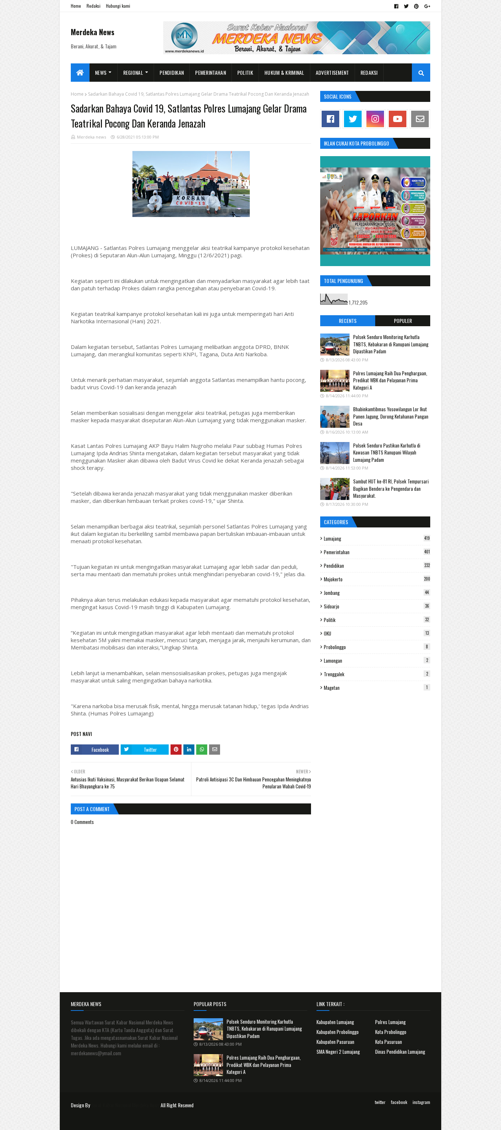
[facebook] (396, 6)
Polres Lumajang (390, 1022)
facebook (399, 1102)
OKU (376, 633)
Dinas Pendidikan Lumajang (400, 1051)
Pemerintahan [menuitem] (210, 72)
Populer (403, 320)
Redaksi (93, 6)
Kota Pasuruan (388, 1041)
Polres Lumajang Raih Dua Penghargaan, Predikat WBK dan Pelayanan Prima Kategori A (390, 380)
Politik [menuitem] (245, 72)
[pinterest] (416, 6)
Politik (376, 619)
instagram (421, 1102)
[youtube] (397, 119)
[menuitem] (80, 72)
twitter (380, 1102)
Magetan (376, 687)
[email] (420, 119)
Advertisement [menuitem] (332, 72)
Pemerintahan (377, 552)
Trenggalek (376, 674)
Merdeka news (91, 137)
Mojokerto (377, 579)
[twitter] (406, 6)
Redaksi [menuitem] (369, 72)
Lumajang (377, 538)
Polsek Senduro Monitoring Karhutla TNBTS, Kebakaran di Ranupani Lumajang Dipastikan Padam (390, 344)
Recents (347, 320)
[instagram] (375, 119)
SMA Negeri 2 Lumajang (338, 1051)
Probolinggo (376, 647)
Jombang (376, 592)
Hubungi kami (118, 6)
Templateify (99, 1120)
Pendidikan (377, 565)
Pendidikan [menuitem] (172, 72)
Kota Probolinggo (390, 1031)
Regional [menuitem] (133, 72)
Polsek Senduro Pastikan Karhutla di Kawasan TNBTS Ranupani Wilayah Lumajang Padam (386, 452)
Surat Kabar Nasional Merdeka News (125, 1105)
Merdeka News (92, 31)
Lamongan (376, 660)
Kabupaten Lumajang (335, 1022)
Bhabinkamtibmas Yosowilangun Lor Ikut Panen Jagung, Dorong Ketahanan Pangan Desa (390, 416)
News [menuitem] (100, 72)
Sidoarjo (376, 606)
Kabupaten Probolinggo (338, 1031)
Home (76, 6)
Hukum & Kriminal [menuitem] (284, 72)
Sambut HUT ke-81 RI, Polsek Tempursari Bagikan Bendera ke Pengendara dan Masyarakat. (391, 488)
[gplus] (426, 6)
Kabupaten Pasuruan (335, 1041)
